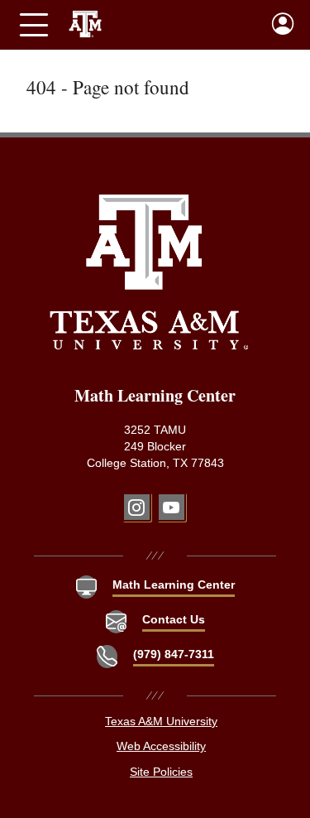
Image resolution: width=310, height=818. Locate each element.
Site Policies (161, 772)
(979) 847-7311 (173, 654)
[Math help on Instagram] (136, 507)
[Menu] (34, 25)
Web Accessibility (161, 746)
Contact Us (173, 620)
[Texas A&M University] (149, 271)
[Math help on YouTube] (171, 507)
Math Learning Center (173, 585)
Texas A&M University (161, 721)
